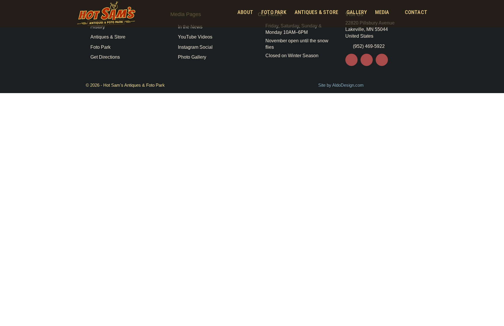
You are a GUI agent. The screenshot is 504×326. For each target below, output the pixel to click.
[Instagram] (382, 60)
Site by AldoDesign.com (341, 85)
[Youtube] (366, 60)
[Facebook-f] (351, 60)
